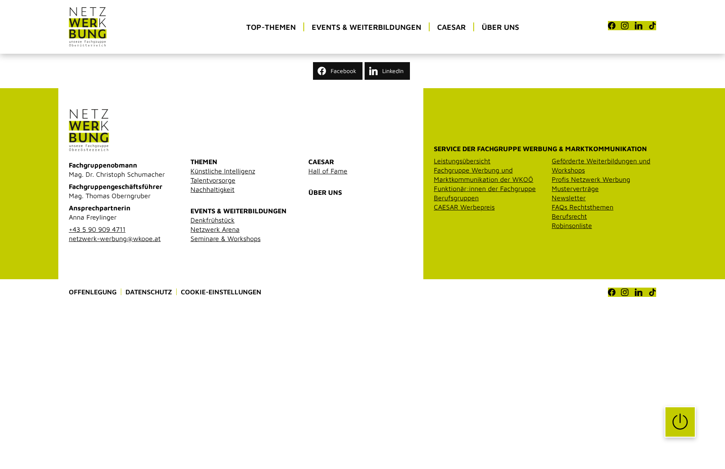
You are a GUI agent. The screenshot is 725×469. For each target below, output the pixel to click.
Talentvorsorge (212, 180)
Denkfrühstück (212, 220)
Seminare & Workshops (225, 238)
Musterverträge (575, 188)
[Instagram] (625, 25)
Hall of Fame (327, 171)
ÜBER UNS (325, 192)
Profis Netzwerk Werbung (591, 179)
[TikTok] (652, 25)
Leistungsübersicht (462, 161)
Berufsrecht (569, 216)
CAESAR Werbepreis (464, 207)
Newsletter (569, 198)
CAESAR (321, 161)
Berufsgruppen (456, 198)
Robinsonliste (572, 225)
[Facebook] (611, 25)
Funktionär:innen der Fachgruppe (485, 188)
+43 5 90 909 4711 (97, 229)
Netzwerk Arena (215, 229)
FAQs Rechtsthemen (582, 207)
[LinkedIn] (638, 25)
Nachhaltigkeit (212, 189)
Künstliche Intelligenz (222, 171)
